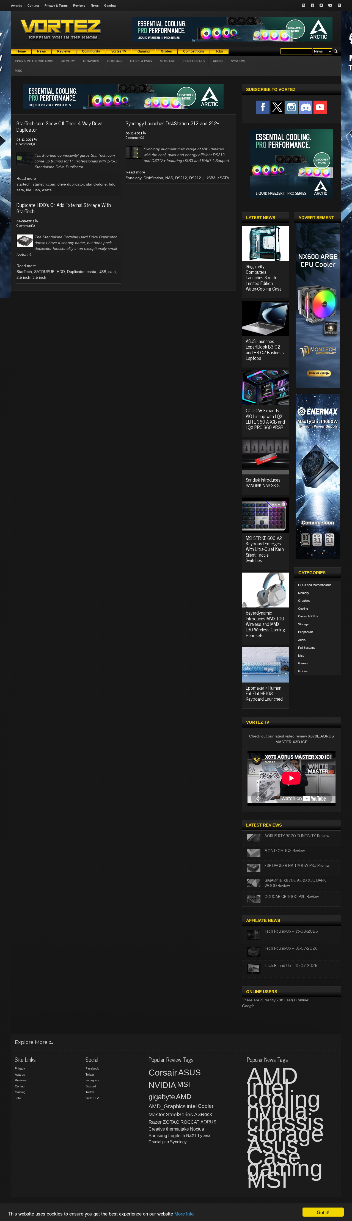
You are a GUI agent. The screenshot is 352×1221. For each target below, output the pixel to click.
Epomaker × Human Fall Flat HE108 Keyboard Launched (264, 693)
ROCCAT (189, 1122)
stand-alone (96, 184)
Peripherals (305, 632)
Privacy (20, 1068)
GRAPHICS (91, 61)
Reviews (79, 5)
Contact (33, 5)
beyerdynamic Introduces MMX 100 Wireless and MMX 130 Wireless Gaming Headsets (265, 624)
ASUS (189, 1072)
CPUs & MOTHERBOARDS (34, 61)
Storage (303, 624)
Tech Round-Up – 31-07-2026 (291, 947)
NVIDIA (162, 1085)
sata (20, 190)
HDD (61, 271)
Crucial (154, 1141)
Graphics (304, 600)
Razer (155, 1122)
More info (184, 1213)
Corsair (162, 1073)
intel (192, 1106)
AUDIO (218, 61)
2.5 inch (23, 277)
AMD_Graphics (167, 1106)
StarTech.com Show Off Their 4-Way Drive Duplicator (59, 126)
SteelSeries (179, 1114)
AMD (183, 1096)
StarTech (24, 271)
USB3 (210, 178)
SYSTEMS (238, 61)
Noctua (197, 1129)
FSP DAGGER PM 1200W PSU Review (297, 865)
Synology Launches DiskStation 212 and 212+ (172, 123)
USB (102, 271)
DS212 (181, 178)
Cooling (303, 608)
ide (28, 190)
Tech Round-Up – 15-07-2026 (291, 965)
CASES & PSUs (141, 61)
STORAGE (167, 61)
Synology (133, 178)
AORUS (208, 1121)
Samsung (157, 1135)
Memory (303, 593)
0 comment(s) (25, 144)
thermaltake (177, 1129)
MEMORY (68, 61)
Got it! (323, 1212)
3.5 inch (39, 277)
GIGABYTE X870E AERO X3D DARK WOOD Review (295, 882)
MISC (18, 70)
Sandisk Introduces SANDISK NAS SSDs (263, 482)
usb (37, 190)
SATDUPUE (44, 271)
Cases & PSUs (308, 616)
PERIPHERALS (194, 61)
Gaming (110, 5)
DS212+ (196, 178)
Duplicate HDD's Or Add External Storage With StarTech (63, 207)
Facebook (92, 1068)
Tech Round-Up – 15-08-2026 (291, 930)
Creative (156, 1129)
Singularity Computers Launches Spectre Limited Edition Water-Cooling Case (264, 278)
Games (303, 663)
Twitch (90, 1092)
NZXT (191, 1135)
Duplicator (75, 271)
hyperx (204, 1135)
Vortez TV (92, 1098)
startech (23, 184)
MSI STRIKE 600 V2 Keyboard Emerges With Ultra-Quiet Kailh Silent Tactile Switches (265, 549)
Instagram (92, 1080)
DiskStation (153, 178)
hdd (112, 184)
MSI (183, 1084)
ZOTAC (171, 1122)
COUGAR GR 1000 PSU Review (292, 896)
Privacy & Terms (56, 5)
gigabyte (161, 1097)
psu (165, 1141)
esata (47, 190)
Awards (16, 5)
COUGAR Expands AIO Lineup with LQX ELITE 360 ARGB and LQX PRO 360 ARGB (265, 419)
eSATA (223, 178)
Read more (26, 178)
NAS (169, 178)
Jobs (18, 1098)
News (95, 5)
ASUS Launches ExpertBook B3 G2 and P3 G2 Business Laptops (265, 349)
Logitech (176, 1135)
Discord (91, 1086)
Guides (303, 671)
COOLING (114, 61)
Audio (302, 640)
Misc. (301, 655)
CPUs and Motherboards (314, 585)
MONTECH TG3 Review (285, 850)
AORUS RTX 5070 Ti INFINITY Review (297, 835)
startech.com (44, 184)
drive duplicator (70, 184)
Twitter (90, 1074)
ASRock (203, 1114)
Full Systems (306, 647)
